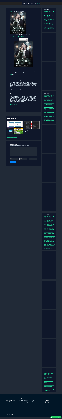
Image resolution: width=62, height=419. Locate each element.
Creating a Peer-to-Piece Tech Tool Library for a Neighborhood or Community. (48, 16)
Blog (32, 3)
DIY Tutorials (15, 137)
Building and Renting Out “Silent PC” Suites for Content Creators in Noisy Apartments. (49, 120)
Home (24, 3)
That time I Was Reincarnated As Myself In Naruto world (20, 106)
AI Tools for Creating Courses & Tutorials (49, 236)
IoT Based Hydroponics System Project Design (14, 135)
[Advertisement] (49, 47)
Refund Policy (47, 400)
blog (16, 36)
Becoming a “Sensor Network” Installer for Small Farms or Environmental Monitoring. (49, 20)
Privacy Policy (47, 402)
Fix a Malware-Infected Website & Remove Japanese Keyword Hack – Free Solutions (31, 130)
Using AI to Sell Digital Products (48, 248)
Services (27, 3)
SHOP (36, 3)
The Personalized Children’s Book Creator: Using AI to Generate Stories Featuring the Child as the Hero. (49, 24)
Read (11, 74)
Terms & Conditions (48, 401)
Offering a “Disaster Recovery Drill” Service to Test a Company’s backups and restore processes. (49, 28)
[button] (29, 3)
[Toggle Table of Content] (26, 39)
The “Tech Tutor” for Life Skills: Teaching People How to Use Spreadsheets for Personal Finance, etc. (49, 245)
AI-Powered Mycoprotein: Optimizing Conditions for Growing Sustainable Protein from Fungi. (49, 12)
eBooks (18, 36)
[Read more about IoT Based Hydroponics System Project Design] (15, 127)
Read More (13, 104)
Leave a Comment (12, 36)
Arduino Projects (9, 137)
